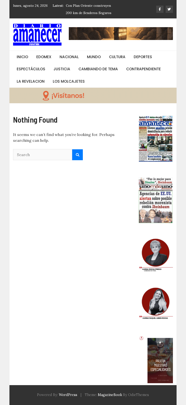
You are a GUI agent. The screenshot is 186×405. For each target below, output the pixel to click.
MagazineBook (110, 395)
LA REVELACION (31, 81)
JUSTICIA (62, 68)
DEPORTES (143, 56)
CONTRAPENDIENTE (143, 68)
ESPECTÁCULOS (31, 68)
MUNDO (94, 56)
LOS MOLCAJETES (69, 81)
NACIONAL (69, 56)
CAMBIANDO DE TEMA (98, 68)
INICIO (22, 56)
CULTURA (117, 56)
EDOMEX (43, 56)
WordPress (68, 395)
